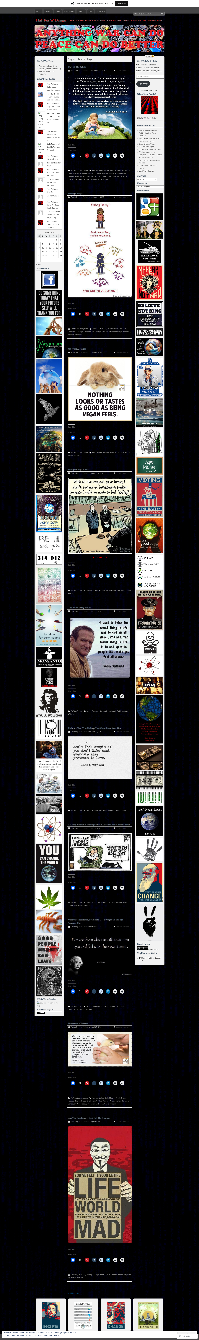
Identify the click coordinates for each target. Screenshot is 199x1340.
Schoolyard (72, 1104)
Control (119, 1098)
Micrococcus (125, 332)
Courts (96, 591)
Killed (89, 1101)
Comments (69, 11)
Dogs (113, 903)
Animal (103, 903)
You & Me (100, 11)
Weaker (106, 1104)
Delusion (91, 173)
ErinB (49, 196)
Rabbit (127, 452)
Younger (113, 1104)
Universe (93, 179)
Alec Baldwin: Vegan (146, 147)
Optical (99, 176)
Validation (142, 136)
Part (104, 176)
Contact (81, 11)
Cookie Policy (54, 1335)
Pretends (111, 810)
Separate (123, 176)
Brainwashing (97, 1006)
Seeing (81, 1009)
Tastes (70, 455)
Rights (124, 1101)
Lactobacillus (89, 332)
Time (87, 179)
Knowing (103, 1275)
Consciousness (73, 173)
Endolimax (72, 332)
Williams (71, 714)
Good (117, 452)
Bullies (101, 1098)
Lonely (96, 332)
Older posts (73, 1293)
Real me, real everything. (48, 66)
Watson (123, 810)
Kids (84, 1101)
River (129, 1101)
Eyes (117, 1006)
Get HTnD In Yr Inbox (147, 61)
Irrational (78, 1101)
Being (112, 170)
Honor (113, 591)
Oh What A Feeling (77, 348)
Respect (71, 593)
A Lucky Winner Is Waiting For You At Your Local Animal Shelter (99, 824)
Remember (77, 335)
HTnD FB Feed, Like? (147, 118)
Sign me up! (143, 84)
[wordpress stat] (41, 1013)
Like (100, 810)
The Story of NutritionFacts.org (50, 69)
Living (88, 176)
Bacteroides (101, 329)
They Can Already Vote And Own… (53, 119)
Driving (89, 1275)
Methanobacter (114, 332)
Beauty (106, 170)
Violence (99, 1104)
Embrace (112, 173)
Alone (94, 329)
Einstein (105, 173)
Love (105, 810)
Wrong (83, 1278)
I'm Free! (142, 163)
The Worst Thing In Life (79, 607)
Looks (122, 452)
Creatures (84, 173)
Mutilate (99, 1101)
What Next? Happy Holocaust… (53, 182)
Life (100, 711)
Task (75, 179)
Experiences (121, 173)
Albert (101, 170)
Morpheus (127, 1275)
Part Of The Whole (77, 66)
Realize (118, 1101)
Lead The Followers (146, 171)
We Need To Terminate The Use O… (54, 137)
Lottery (70, 906)
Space (70, 179)
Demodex (122, 329)
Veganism (77, 455)
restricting (115, 176)
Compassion (125, 170)
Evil (124, 1098)
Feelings (71, 176)
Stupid (117, 810)
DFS (90, 11)
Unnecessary (82, 1104)
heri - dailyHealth (53, 94)
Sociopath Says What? (78, 469)
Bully (106, 1098)
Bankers (90, 591)
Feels (112, 452)
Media (76, 1009)
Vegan (85, 170)
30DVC (48, 11)
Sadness (125, 711)
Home (38, 11)
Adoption (97, 903)
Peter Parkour (84, 71)
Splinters (71, 1278)
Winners (87, 906)
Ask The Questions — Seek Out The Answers (89, 1117)
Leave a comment (122, 71)
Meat (93, 1101)
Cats (108, 903)
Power (112, 1101)
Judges (129, 591)
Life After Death (52, 159)
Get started (121, 3)
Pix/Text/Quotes (76, 170)
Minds (120, 1275)
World (77, 1278)
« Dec (38, 265)
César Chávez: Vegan (147, 144)
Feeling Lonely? (75, 193)
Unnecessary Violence (78, 1023)
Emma (89, 810)
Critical (105, 1006)
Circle (117, 170)
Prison (109, 176)
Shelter (80, 906)
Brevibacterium (112, 329)
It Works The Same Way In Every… (53, 205)
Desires (99, 173)
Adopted (90, 903)
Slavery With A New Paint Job (150, 149)
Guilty (108, 591)
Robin (119, 711)
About (57, 11)
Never (70, 335)
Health (73, 329)
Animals (95, 1098)
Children (112, 1098)
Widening (106, 179)
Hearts (70, 1009)
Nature (93, 176)
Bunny (99, 452)
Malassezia (104, 332)
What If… (50, 192)
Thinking (88, 1009)
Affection (95, 170)
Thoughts (81, 179)
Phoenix (106, 1101)
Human (82, 176)
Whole (99, 179)
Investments (121, 591)
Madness (114, 1275)
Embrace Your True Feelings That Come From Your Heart (95, 728)
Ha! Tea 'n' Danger (51, 20)
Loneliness (106, 711)
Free (77, 176)
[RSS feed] (149, 56)
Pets (75, 906)
